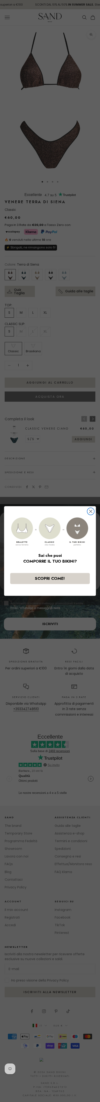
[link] (50, 531)
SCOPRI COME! (50, 578)
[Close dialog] (90, 511)
